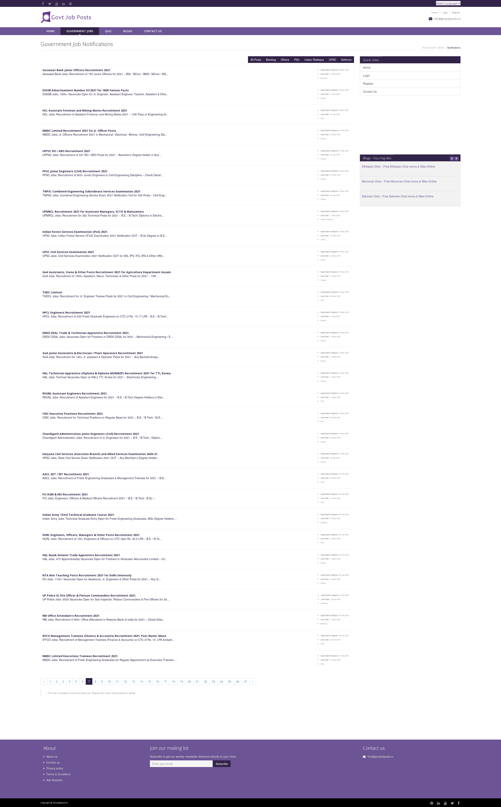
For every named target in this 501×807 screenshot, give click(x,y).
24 (221, 681)
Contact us (53, 762)
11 (117, 681)
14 (141, 681)
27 (245, 681)
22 (205, 681)
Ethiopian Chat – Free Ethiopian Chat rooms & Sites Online (398, 166)
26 (237, 681)
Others (285, 60)
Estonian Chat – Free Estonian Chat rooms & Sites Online (397, 196)
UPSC (332, 60)
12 (125, 681)
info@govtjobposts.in (447, 19)
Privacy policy (54, 768)
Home (435, 12)
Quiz (108, 31)
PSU (297, 60)
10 (109, 681)
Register (456, 12)
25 (229, 681)
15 (149, 681)
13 (133, 681)
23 (213, 681)
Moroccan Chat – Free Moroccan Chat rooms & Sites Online (399, 181)
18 (173, 681)
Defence (346, 60)
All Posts (255, 60)
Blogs (127, 31)
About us (51, 756)
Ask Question (54, 780)
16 (157, 681)
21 (197, 681)
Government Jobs (79, 31)
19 (181, 681)
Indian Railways (314, 60)
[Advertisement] (410, 127)
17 (165, 681)
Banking (271, 60)
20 (189, 681)
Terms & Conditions (58, 774)
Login (445, 12)
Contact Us (153, 31)
